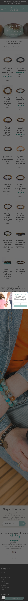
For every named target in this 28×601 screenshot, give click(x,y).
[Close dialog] (27, 292)
